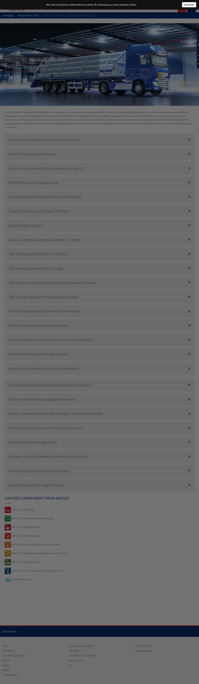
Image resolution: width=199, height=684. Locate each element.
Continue (189, 4)
